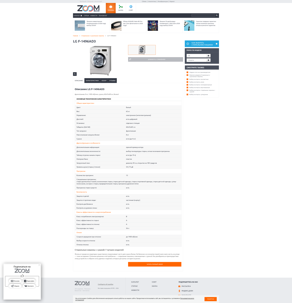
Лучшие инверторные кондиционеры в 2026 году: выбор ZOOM (96, 23)
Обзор (104, 80)
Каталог (77, 15)
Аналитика (152, 1)
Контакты (86, 290)
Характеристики (92, 80)
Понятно (210, 299)
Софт (131, 10)
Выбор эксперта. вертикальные (199, 87)
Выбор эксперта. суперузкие (198, 94)
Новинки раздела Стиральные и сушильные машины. (199, 75)
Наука (120, 10)
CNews (144, 1)
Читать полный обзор (155, 264)
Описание (79, 80)
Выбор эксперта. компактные (199, 79)
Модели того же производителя (199, 72)
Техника (111, 10)
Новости (93, 15)
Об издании (79, 289)
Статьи (86, 15)
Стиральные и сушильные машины (92, 35)
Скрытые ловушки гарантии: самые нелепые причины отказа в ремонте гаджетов (206, 23)
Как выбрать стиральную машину (202, 44)
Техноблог (103, 15)
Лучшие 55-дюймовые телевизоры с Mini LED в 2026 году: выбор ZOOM (170, 23)
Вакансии (78, 290)
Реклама (87, 289)
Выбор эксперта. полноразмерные (200, 84)
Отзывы (112, 80)
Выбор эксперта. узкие (196, 82)
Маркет (172, 1)
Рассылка (186, 286)
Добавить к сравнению (156, 59)
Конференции (163, 1)
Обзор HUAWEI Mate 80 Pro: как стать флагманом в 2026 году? (133, 23)
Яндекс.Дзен (187, 291)
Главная (75, 35)
